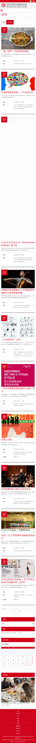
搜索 (33, 624)
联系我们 (18, 728)
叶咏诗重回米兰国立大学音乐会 (16, 489)
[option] (18, 633)
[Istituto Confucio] (14, 5)
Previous (4, 609)
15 (15, 611)
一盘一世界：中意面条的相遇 (14, 51)
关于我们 (18, 713)
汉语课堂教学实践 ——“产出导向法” (17, 92)
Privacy (18, 731)
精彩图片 (18, 726)
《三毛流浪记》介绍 (10, 339)
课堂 (18, 723)
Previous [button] (3, 692)
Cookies (18, 733)
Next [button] (33, 692)
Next (20, 611)
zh (34, 1)
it (31, 1)
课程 (18, 721)
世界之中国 (6, 439)
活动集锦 (10, 22)
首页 (18, 711)
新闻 (18, 718)
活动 (4, 22)
